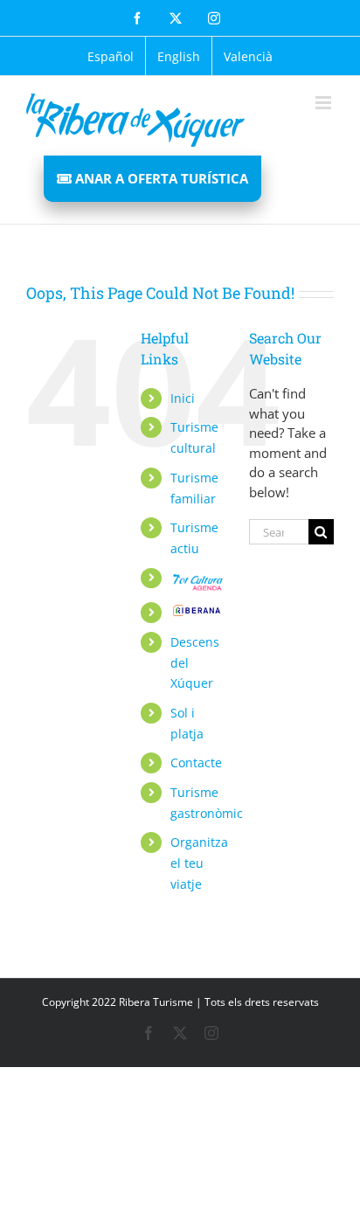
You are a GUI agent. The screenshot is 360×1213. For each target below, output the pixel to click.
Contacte (196, 762)
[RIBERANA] (196, 612)
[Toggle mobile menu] (324, 103)
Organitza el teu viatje (199, 863)
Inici (182, 398)
